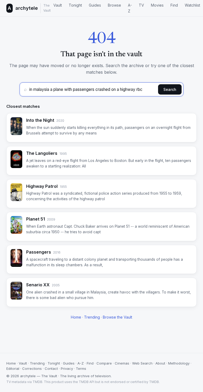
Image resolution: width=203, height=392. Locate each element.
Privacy (67, 368)
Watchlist (192, 5)
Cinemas (122, 363)
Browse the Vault (117, 317)
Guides (95, 5)
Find (174, 5)
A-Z (130, 8)
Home (76, 317)
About (160, 363)
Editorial (12, 368)
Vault (57, 5)
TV (141, 5)
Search (169, 89)
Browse (114, 5)
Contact (51, 368)
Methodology (179, 363)
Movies (157, 5)
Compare (104, 363)
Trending (92, 317)
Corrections (32, 368)
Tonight (75, 5)
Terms (81, 368)
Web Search (142, 363)
